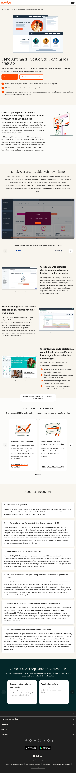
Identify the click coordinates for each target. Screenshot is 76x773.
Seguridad (46, 764)
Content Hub (5, 9)
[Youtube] (35, 741)
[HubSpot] (6, 2)
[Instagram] (30, 741)
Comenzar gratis (10, 77)
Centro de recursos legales (14, 764)
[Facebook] (26, 741)
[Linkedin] (44, 741)
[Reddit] (48, 741)
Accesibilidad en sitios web (61, 764)
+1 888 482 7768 (38, 399)
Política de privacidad (33, 764)
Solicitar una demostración (31, 77)
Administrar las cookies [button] (38, 768)
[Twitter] (39, 741)
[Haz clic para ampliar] (62, 124)
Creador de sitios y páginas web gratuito (20, 685)
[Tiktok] (53, 741)
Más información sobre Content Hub (19, 465)
